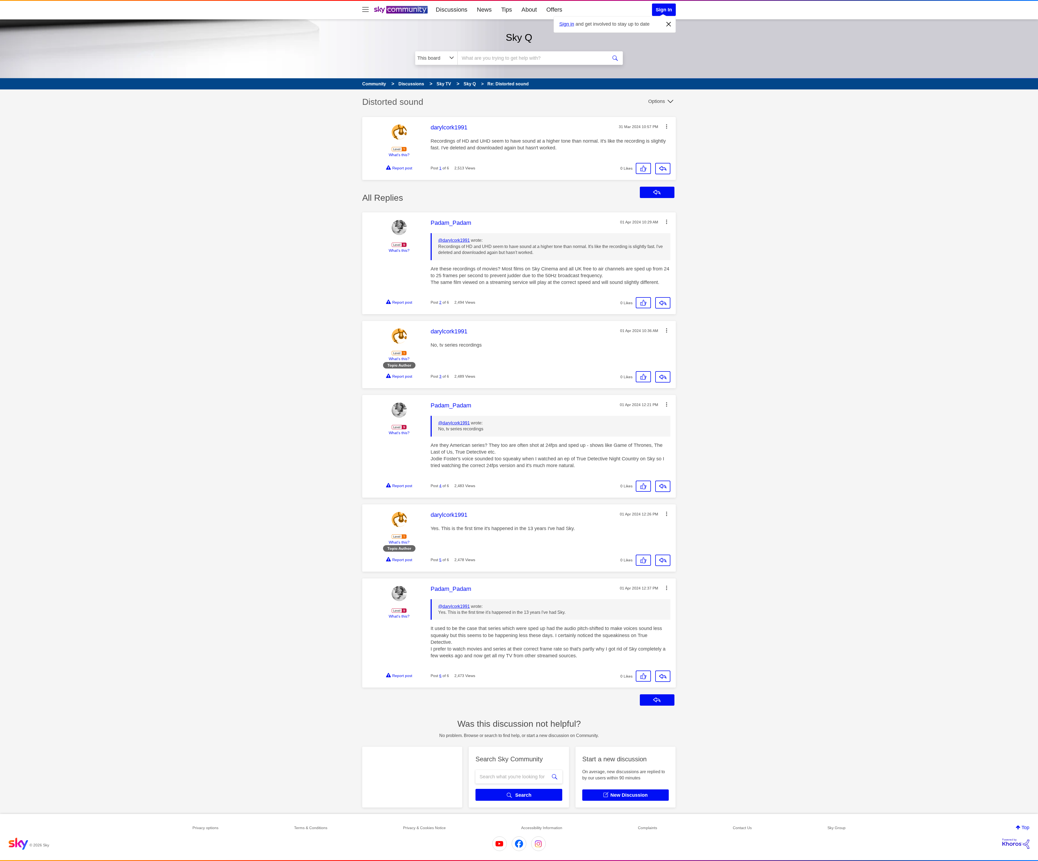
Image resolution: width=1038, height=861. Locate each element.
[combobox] (532, 58)
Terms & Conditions (310, 828)
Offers (554, 9)
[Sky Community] (401, 10)
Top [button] (1025, 827)
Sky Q (519, 37)
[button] (666, 126)
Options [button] (656, 101)
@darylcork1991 (454, 240)
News (484, 9)
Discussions (451, 9)
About (529, 9)
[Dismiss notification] (668, 24)
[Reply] (662, 168)
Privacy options (205, 828)
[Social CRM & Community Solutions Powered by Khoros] (1015, 844)
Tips (506, 9)
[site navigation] (365, 9)
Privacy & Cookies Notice (424, 828)
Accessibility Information (541, 828)
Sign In (664, 9)
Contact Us (742, 828)
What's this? (399, 155)
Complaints (647, 828)
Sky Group (836, 828)
